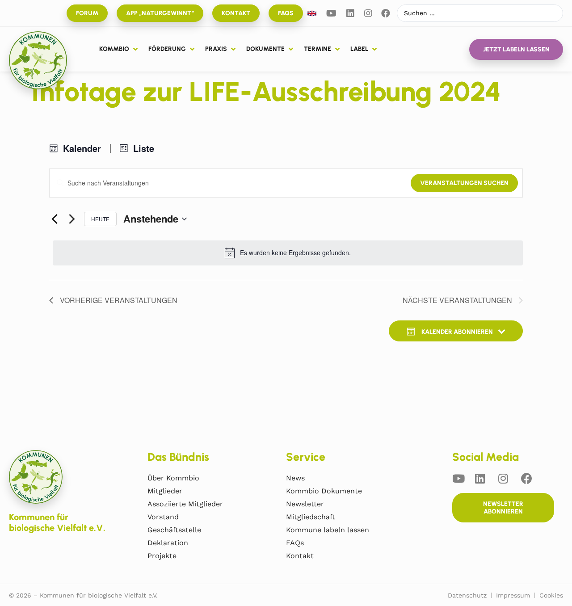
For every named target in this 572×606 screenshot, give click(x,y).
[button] (119, 49)
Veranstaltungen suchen (464, 183)
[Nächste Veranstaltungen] (72, 219)
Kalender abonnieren (457, 332)
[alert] (288, 252)
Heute (100, 219)
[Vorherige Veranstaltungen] (54, 219)
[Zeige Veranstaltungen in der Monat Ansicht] (75, 148)
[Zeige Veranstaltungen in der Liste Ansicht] (137, 148)
